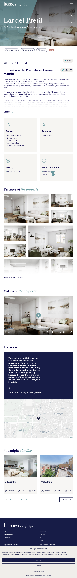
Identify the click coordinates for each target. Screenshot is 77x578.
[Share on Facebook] (64, 53)
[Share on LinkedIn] (71, 53)
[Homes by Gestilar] (16, 6)
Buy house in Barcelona (11, 544)
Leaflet (71, 437)
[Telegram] (71, 56)
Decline (38, 566)
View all (65, 500)
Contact (42, 534)
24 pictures (13, 50)
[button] (71, 15)
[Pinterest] (64, 56)
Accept (38, 560)
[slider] (27, 332)
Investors (7, 537)
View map (68, 70)
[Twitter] (68, 53)
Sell (5, 532)
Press (41, 540)
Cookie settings (38, 571)
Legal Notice (47, 575)
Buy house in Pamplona (48, 544)
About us (43, 532)
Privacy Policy (38, 575)
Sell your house (9, 534)
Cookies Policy (30, 575)
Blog (41, 537)
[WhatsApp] (68, 56)
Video (43, 50)
